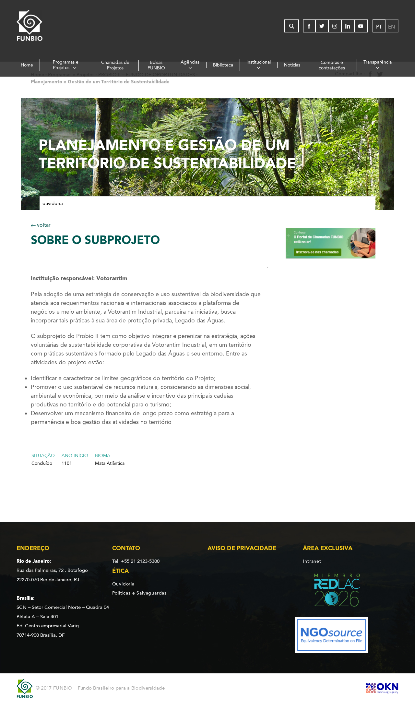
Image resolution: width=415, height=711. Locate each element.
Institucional (258, 62)
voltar (43, 225)
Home (27, 65)
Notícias (292, 65)
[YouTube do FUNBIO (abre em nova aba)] (361, 25)
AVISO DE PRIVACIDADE (242, 548)
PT (379, 27)
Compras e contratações (332, 65)
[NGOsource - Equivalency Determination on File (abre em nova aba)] (331, 636)
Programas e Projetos (66, 64)
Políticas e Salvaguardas (139, 593)
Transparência (377, 62)
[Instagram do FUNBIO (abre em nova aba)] (335, 25)
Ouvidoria (52, 203)
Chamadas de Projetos (115, 65)
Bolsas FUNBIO (156, 65)
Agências (190, 62)
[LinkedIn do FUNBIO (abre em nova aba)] (348, 25)
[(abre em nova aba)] (331, 591)
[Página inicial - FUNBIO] (47, 26)
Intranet (312, 561)
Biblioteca (223, 65)
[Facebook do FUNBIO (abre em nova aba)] (309, 25)
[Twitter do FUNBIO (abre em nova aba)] (322, 25)
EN (391, 27)
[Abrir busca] (291, 25)
